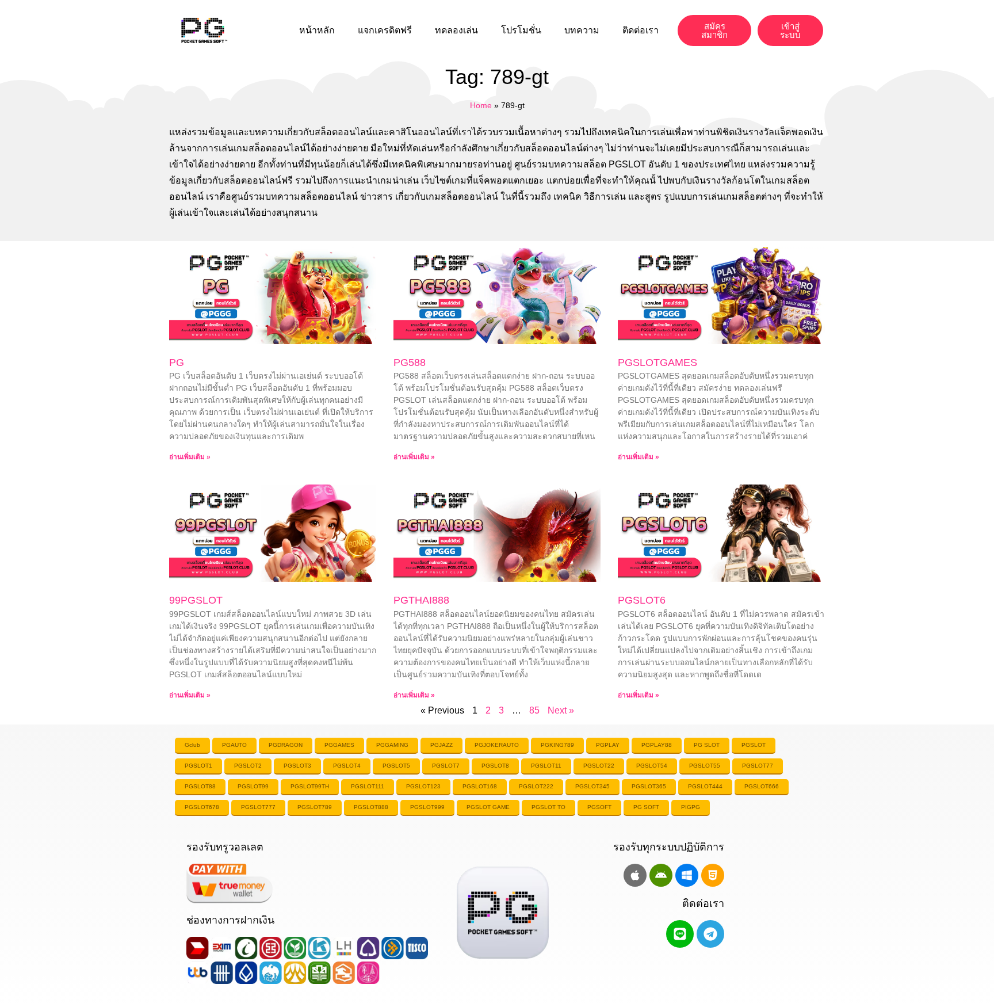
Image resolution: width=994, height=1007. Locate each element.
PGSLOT (753, 745)
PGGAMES (339, 745)
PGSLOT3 (297, 765)
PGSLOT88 (200, 786)
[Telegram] (710, 934)
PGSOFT (599, 807)
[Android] (660, 875)
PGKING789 (557, 745)
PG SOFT (646, 807)
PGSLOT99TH (309, 786)
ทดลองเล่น (456, 30)
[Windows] (686, 875)
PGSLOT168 (479, 786)
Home (481, 105)
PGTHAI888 (421, 600)
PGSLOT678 (202, 807)
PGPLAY (608, 745)
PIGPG (690, 807)
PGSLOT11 (546, 765)
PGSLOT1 (198, 765)
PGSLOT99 (253, 786)
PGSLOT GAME (488, 807)
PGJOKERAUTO (497, 745)
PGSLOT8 (495, 765)
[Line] (680, 934)
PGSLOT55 (704, 765)
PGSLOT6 (642, 600)
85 (534, 710)
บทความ (581, 30)
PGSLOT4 (347, 765)
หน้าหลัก (317, 30)
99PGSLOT (196, 600)
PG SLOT (707, 745)
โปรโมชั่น (521, 30)
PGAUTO (234, 745)
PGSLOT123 (423, 786)
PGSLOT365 (649, 786)
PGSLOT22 (598, 765)
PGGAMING (392, 745)
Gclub (192, 745)
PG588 (409, 362)
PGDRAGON (286, 745)
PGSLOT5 (396, 765)
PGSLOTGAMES (657, 362)
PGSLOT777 (258, 807)
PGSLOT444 (705, 786)
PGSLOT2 (248, 765)
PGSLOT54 (651, 765)
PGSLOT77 (757, 765)
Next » (561, 710)
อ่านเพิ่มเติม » (190, 457)
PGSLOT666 (761, 786)
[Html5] (712, 875)
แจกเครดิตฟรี (385, 30)
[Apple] (635, 875)
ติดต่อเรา (640, 30)
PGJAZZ (441, 745)
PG (176, 362)
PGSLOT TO (548, 807)
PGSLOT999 (427, 807)
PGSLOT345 (592, 786)
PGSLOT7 (446, 765)
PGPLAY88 (656, 745)
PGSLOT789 (314, 807)
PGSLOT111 (367, 786)
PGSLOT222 (536, 786)
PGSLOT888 (371, 807)
